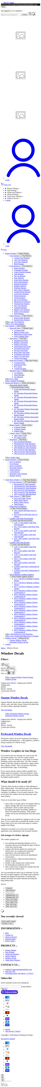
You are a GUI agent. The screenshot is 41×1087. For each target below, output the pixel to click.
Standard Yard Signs (21, 341)
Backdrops (13, 439)
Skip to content (8, 2)
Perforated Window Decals (19, 642)
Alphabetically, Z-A (12, 897)
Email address (26, 987)
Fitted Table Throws (21, 500)
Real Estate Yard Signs (22, 352)
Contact (8, 200)
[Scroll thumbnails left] (2, 1085)
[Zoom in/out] (10, 1081)
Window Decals (13, 198)
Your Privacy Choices (12, 1031)
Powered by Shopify (8, 1039)
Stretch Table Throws (21, 502)
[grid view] (9, 673)
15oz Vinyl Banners (21, 262)
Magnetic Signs (15, 371)
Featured (9, 888)
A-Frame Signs (19, 330)
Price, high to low (11, 902)
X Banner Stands (20, 427)
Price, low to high (11, 899)
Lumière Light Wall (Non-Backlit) (21, 518)
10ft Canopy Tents (20, 435)
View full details (6, 710)
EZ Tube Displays (16, 482)
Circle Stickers (15, 472)
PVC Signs (18, 367)
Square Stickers (15, 470)
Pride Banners (19, 314)
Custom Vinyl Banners (22, 258)
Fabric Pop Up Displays (18, 506)
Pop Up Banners (19, 276)
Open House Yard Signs (22, 346)
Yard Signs (14, 338)
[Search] (32, 14)
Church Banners (19, 298)
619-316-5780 (6, 4)
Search (7, 1029)
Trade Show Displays (14, 196)
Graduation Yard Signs (22, 354)
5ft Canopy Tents (20, 437)
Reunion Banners (20, 296)
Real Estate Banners (21, 282)
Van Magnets (18, 377)
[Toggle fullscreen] (8, 1081)
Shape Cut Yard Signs (21, 356)
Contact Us (9, 935)
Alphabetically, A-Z (12, 895)
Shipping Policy (10, 939)
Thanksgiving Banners (22, 304)
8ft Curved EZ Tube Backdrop (24, 450)
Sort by (3, 668)
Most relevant (10, 890)
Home (3, 648)
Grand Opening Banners (22, 272)
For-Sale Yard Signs (21, 350)
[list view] (13, 673)
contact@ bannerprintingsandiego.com (18, 969)
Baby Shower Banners (22, 290)
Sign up (4, 989)
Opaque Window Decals (18, 640)
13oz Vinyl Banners (21, 260)
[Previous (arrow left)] (2, 1083)
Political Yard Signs (20, 344)
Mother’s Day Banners (22, 310)
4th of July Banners (20, 300)
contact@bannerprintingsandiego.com (24, 4)
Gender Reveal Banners (22, 292)
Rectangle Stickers (16, 468)
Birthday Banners (20, 286)
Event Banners (15, 266)
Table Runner (18, 504)
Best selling (10, 893)
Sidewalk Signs (15, 328)
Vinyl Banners (15, 256)
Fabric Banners (15, 316)
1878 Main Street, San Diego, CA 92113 (19, 973)
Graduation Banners (21, 270)
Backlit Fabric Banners (22, 320)
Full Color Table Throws (22, 498)
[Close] (2, 1075)
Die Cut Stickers (15, 462)
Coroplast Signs (19, 363)
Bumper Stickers (15, 476)
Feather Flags (18, 431)
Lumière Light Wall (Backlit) (20, 542)
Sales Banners (19, 274)
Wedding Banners (20, 288)
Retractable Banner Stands (19, 385)
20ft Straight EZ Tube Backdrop (25, 448)
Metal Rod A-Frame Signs (23, 334)
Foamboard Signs (20, 365)
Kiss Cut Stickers (16, 466)
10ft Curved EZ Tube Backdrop (25, 452)
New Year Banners (20, 306)
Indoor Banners (19, 268)
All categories (17, 11)
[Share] (6, 1081)
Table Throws (15, 496)
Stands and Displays (14, 192)
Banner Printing (12, 188)
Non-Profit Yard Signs (21, 348)
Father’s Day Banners (21, 312)
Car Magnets (18, 373)
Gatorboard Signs (20, 369)
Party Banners (19, 278)
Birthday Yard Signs (21, 343)
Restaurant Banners (20, 284)
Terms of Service (11, 937)
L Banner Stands (19, 429)
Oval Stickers (14, 464)
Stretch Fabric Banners (22, 318)
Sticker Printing (12, 194)
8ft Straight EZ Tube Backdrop (24, 444)
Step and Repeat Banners (22, 442)
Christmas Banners (20, 308)
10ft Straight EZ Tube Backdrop (25, 446)
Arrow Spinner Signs (21, 336)
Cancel (24, 14)
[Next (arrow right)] (4, 1083)
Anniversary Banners (21, 294)
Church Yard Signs (20, 358)
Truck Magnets (19, 375)
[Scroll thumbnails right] (6, 1085)
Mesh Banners (19, 264)
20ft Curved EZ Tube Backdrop (25, 454)
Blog (7, 933)
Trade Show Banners (21, 280)
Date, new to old (11, 906)
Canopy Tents (15, 433)
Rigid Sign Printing (16, 360)
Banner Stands (15, 425)
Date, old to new (11, 904)
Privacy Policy (10, 941)
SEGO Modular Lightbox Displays (22, 574)
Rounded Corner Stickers (18, 474)
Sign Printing (12, 190)
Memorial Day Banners (22, 302)
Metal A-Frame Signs (21, 332)
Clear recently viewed (8, 921)
